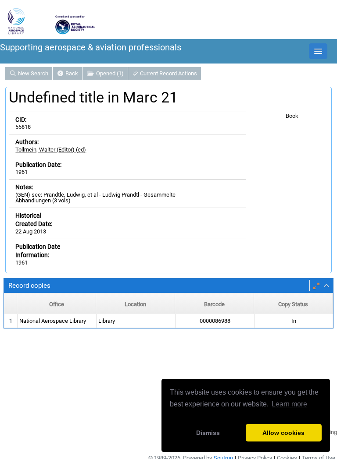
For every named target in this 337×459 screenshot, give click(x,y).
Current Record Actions (168, 73)
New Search (32, 73)
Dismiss (208, 432)
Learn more (289, 404)
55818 (23, 127)
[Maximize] (316, 286)
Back (71, 73)
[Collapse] (326, 286)
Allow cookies (283, 432)
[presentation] (168, 321)
